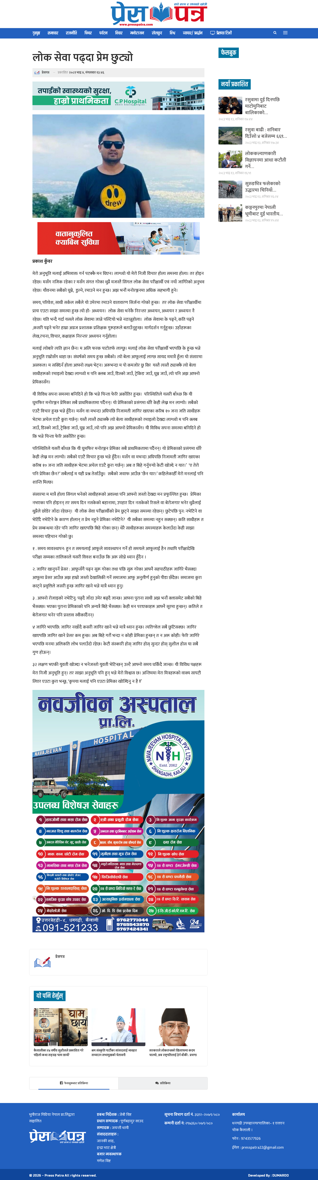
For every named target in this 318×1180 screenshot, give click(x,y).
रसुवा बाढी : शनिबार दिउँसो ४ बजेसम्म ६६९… (266, 133)
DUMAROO (280, 1175)
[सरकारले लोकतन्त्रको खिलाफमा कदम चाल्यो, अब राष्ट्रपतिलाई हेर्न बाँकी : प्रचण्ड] (176, 1027)
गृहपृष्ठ (36, 33)
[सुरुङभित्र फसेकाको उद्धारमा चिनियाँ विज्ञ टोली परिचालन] (230, 189)
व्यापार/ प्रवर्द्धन (192, 33)
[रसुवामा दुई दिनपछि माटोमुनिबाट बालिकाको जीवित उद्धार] (230, 105)
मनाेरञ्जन (137, 33)
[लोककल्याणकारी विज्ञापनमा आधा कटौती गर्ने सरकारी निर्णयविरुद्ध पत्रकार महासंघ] (230, 159)
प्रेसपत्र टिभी (224, 33)
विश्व (172, 33)
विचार (118, 33)
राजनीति (71, 33)
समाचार (53, 33)
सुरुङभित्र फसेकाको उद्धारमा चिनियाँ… (262, 187)
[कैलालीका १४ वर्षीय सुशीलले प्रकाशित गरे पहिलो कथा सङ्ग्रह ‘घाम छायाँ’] (61, 1027)
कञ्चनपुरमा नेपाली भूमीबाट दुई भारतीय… (264, 211)
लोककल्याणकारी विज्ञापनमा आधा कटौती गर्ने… (265, 160)
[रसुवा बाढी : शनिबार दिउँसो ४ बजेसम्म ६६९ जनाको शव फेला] (230, 135)
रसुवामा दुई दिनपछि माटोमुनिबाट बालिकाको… (262, 106)
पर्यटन (104, 33)
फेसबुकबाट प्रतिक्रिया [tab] (76, 1083)
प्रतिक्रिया (165, 1083)
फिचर (88, 33)
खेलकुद (157, 33)
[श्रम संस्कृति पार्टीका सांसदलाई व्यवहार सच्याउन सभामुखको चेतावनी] (118, 1027)
